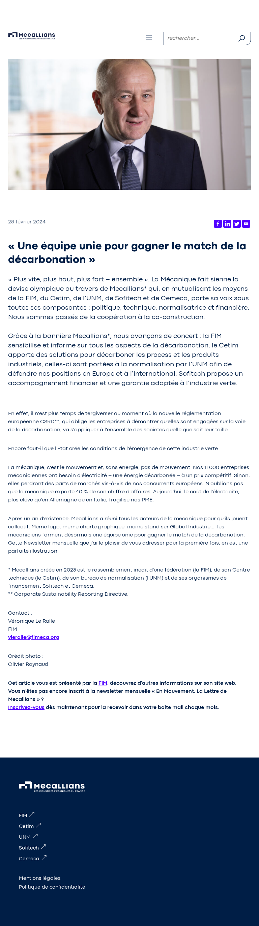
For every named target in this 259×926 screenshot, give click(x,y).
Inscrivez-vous (26, 707)
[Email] (246, 224)
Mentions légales (39, 878)
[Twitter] (237, 224)
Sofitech (29, 848)
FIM (102, 683)
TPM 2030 (11, 2)
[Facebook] (218, 224)
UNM (25, 837)
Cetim (26, 827)
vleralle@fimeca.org (33, 637)
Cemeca (29, 859)
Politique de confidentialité (52, 887)
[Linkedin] (227, 224)
